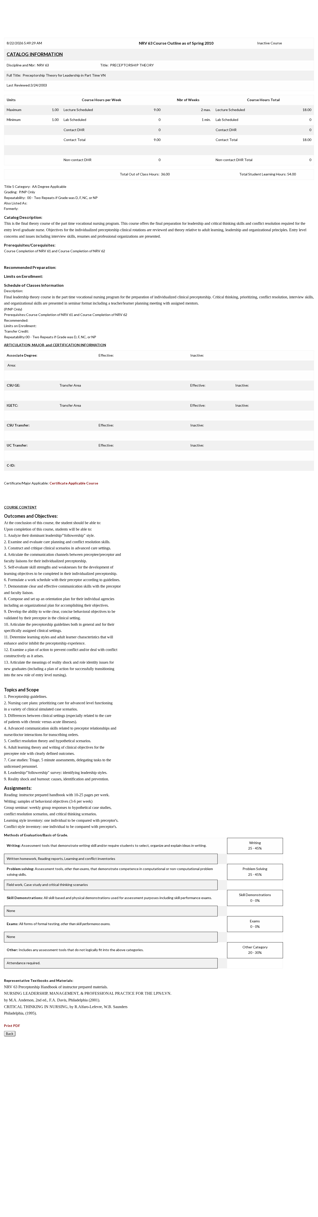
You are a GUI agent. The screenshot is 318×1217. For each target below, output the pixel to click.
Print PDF (12, 1025)
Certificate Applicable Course (73, 483)
